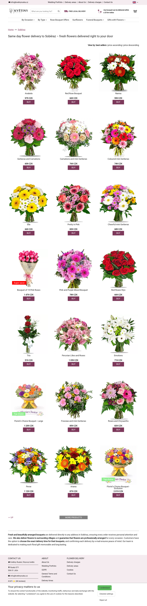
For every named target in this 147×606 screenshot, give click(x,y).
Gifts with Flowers (115, 20)
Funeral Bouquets (94, 20)
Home (11, 29)
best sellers (101, 45)
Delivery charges (94, 2)
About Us (82, 2)
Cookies (70, 570)
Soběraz (21, 29)
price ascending (115, 45)
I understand (105, 588)
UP (11, 517)
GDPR (44, 570)
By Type (42, 20)
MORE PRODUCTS (73, 517)
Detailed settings (106, 594)
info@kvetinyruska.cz (19, 2)
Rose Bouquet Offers (59, 20)
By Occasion (27, 20)
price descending (131, 45)
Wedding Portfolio (55, 2)
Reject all (103, 600)
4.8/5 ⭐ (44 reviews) (16, 581)
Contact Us (108, 2)
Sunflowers (77, 20)
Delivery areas (71, 2)
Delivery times (47, 580)
